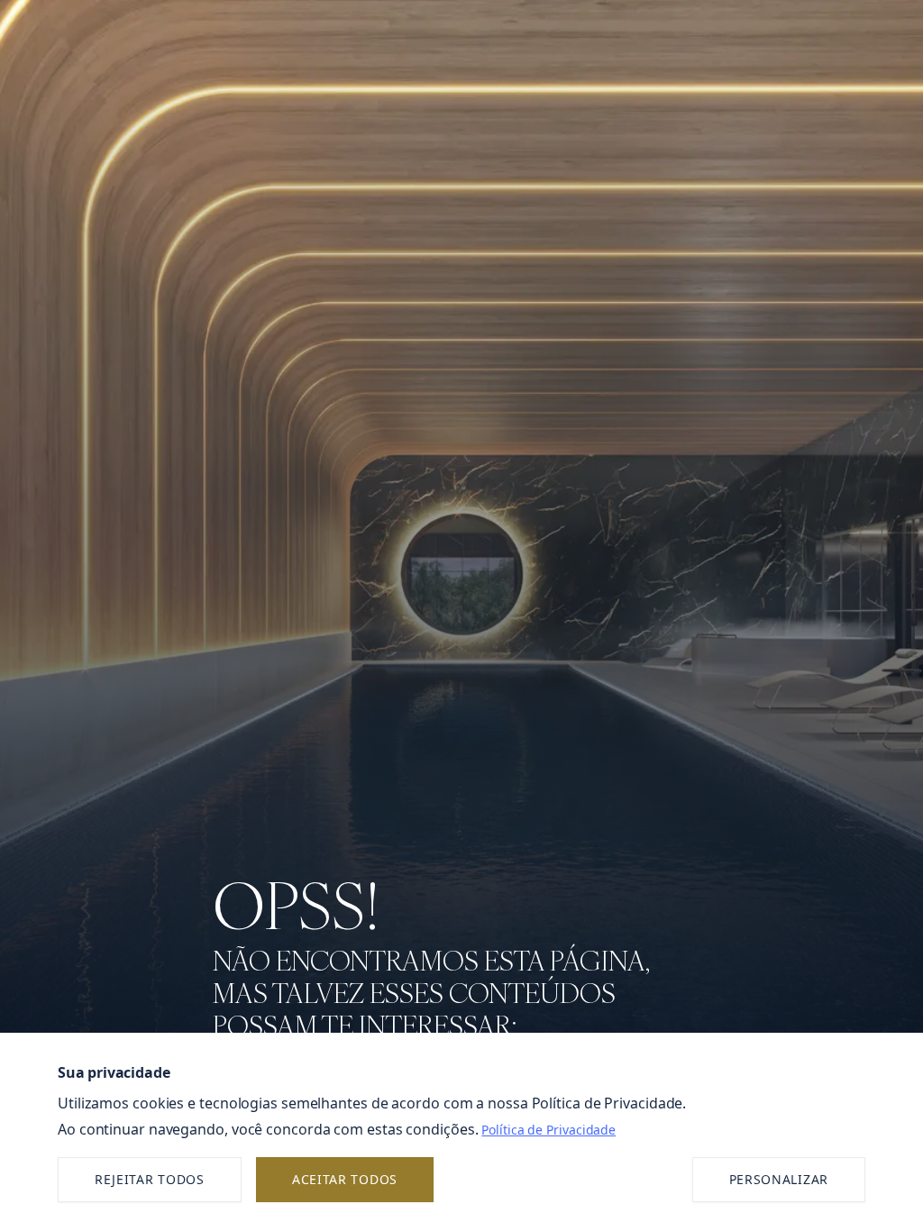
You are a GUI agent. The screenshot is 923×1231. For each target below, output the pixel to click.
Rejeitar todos (150, 1179)
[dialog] (461, 1132)
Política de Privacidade (548, 1129)
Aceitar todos (345, 1179)
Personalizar (778, 1179)
